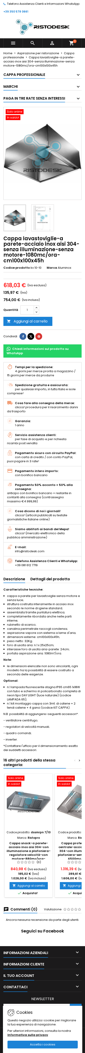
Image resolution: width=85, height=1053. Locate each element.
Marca (52, 268)
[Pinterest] (38, 336)
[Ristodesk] (42, 27)
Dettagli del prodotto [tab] (50, 579)
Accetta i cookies (42, 1044)
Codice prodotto (16, 268)
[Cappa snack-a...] (29, 802)
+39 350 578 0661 (15, 11)
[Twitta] (30, 336)
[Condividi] (22, 336)
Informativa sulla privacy (27, 1035)
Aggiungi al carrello (27, 321)
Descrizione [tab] (14, 579)
